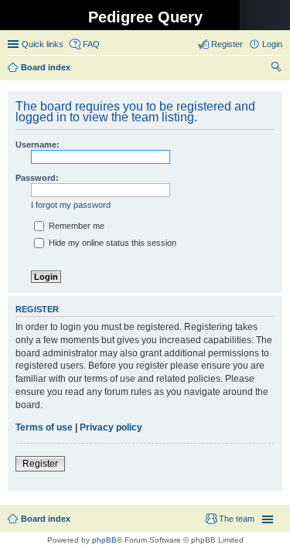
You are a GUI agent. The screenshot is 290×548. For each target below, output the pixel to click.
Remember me (75, 225)
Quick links (42, 44)
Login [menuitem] (272, 44)
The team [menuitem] (236, 518)
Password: (37, 177)
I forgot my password (71, 204)
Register (40, 463)
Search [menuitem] (276, 69)
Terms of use (44, 427)
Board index (45, 518)
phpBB (104, 540)
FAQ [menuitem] (91, 44)
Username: (37, 144)
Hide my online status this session (111, 242)
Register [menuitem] (227, 44)
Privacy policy (111, 427)
